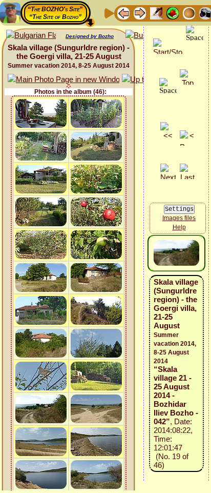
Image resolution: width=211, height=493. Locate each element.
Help (179, 227)
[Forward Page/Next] (140, 12)
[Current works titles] (189, 12)
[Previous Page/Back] (123, 12)
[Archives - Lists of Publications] (156, 12)
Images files (179, 218)
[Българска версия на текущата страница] (31, 36)
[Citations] (172, 12)
